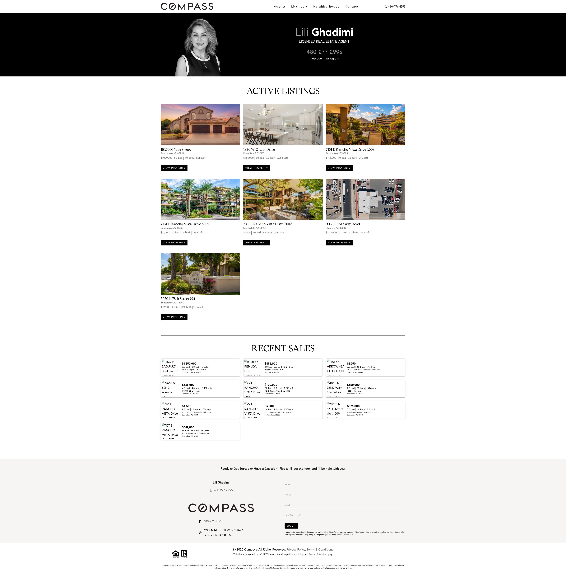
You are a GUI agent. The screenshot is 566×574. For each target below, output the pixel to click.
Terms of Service (317, 554)
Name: (288, 484)
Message (316, 58)
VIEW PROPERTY (174, 167)
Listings (299, 6)
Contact (352, 6)
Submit (291, 526)
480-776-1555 (394, 6)
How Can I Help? (293, 515)
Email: (287, 505)
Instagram (332, 58)
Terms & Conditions (320, 549)
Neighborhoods (326, 6)
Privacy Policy (342, 535)
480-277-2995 (324, 51)
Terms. (352, 535)
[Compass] (187, 11)
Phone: (288, 494)
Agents (280, 6)
